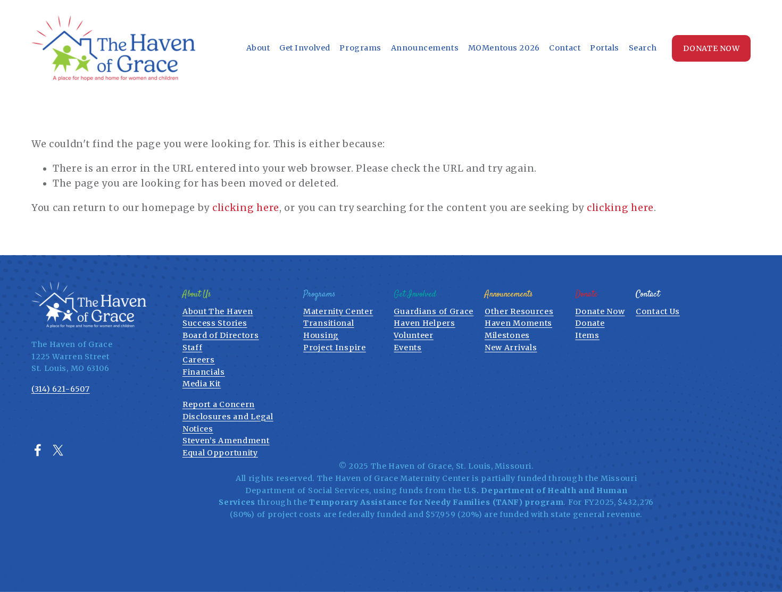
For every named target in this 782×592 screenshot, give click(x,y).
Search (643, 48)
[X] (58, 450)
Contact (564, 48)
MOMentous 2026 (504, 48)
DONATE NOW (711, 48)
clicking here (245, 208)
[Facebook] (37, 450)
